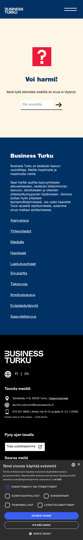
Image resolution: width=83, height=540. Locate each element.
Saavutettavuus (23, 317)
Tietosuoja (18, 284)
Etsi (58, 104)
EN (27, 374)
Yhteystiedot (20, 232)
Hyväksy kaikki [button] (42, 515)
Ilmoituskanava (22, 295)
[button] (41, 533)
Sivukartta (18, 274)
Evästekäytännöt (24, 306)
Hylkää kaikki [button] (41, 525)
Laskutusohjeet (23, 264)
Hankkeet (18, 253)
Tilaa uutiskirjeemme (21, 446)
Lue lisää (56, 479)
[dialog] (41, 500)
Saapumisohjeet (58, 398)
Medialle (17, 242)
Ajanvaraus (19, 221)
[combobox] (73, 465)
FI (16, 374)
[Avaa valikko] (70, 9)
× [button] (78, 464)
